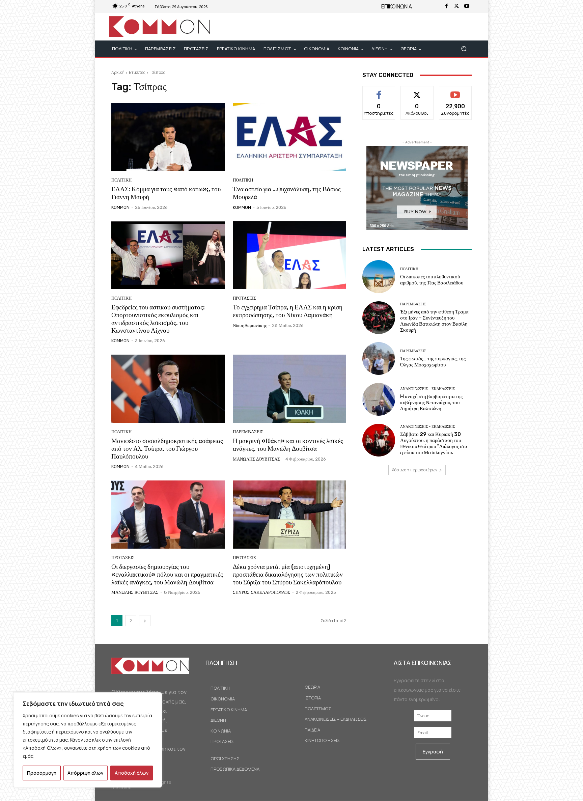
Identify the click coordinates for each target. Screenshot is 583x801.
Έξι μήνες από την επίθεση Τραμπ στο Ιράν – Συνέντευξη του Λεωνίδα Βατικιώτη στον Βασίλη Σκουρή (434, 321)
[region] (87, 740)
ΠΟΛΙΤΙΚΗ (121, 180)
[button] (464, 49)
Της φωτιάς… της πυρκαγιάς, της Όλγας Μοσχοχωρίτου (433, 362)
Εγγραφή (433, 751)
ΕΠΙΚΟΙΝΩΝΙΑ (396, 6)
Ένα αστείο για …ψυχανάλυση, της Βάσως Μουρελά (287, 193)
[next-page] (144, 620)
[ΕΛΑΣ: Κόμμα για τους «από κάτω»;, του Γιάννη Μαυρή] (168, 137)
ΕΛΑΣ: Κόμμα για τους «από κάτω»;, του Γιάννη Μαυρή (166, 193)
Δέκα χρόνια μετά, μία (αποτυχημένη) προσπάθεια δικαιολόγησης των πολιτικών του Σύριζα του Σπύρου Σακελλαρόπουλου (288, 574)
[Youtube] (467, 6)
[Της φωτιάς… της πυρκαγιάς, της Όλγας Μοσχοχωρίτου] (378, 358)
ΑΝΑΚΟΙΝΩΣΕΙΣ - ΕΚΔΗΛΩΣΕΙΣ (427, 389)
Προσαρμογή (41, 773)
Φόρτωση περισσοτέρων (414, 470)
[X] (456, 6)
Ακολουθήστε (417, 91)
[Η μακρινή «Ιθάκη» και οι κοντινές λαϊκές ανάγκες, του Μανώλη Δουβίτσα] (289, 389)
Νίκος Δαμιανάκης (250, 325)
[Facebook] (446, 6)
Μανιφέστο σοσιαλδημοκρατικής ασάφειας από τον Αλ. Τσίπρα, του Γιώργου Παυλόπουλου (167, 448)
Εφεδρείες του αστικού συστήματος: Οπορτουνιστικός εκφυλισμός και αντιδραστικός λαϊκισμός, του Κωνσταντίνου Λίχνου (158, 318)
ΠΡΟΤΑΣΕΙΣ (244, 298)
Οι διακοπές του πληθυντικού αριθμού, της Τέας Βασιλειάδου (431, 280)
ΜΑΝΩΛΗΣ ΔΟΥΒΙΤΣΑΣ (256, 459)
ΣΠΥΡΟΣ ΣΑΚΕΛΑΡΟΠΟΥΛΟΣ (261, 592)
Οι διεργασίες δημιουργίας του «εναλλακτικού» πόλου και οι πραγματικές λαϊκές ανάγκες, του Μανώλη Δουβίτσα (167, 574)
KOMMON (120, 207)
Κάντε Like (379, 91)
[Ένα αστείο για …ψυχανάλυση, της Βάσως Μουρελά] (289, 137)
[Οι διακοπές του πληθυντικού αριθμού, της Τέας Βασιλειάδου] (378, 276)
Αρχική (117, 72)
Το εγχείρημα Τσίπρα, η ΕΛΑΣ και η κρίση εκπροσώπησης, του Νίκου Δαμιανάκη (287, 311)
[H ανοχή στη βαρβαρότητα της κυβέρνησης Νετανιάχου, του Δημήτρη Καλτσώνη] (378, 399)
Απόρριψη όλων (85, 773)
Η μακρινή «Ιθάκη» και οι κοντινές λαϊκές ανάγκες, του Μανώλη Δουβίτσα (288, 444)
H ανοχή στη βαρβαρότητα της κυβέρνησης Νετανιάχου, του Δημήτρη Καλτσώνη (431, 402)
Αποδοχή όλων (131, 773)
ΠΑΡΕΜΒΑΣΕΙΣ (248, 432)
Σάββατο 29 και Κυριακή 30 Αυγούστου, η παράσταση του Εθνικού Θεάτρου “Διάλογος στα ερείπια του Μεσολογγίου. (433, 443)
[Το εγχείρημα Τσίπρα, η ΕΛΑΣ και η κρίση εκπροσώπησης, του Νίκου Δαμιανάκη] (289, 255)
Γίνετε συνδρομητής (455, 94)
